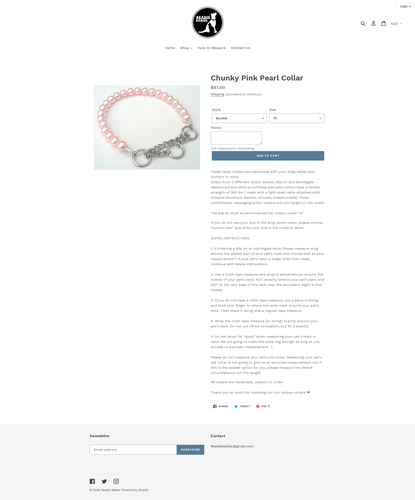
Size (272, 110)
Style (216, 110)
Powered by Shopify (134, 490)
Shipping (217, 94)
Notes (216, 128)
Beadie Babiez (110, 490)
